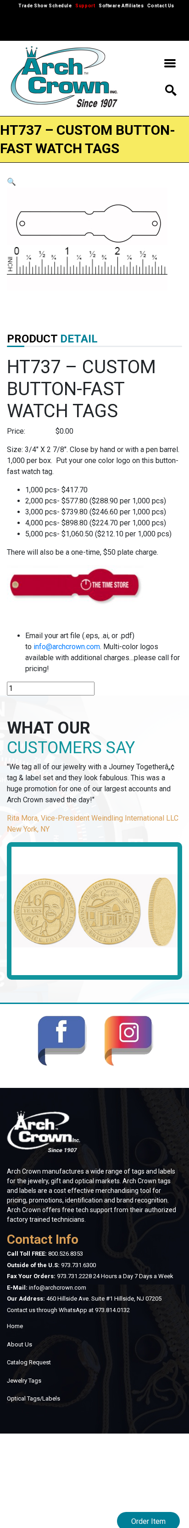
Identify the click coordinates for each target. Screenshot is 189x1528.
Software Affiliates (121, 5)
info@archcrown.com (66, 646)
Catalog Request (29, 1362)
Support (85, 5)
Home (15, 1326)
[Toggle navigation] (169, 65)
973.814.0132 (112, 1310)
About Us (19, 1344)
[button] (11, 181)
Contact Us (160, 5)
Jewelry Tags (24, 1380)
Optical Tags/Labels (33, 1398)
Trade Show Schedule (45, 5)
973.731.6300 (78, 1265)
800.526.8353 (65, 1253)
